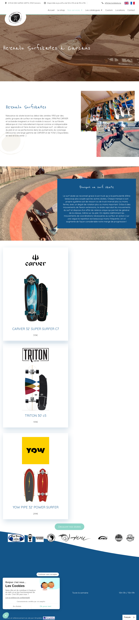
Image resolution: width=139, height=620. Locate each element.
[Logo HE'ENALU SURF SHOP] (15, 25)
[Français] (133, 3)
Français (127, 617)
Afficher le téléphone (113, 3)
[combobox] (129, 617)
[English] (126, 3)
